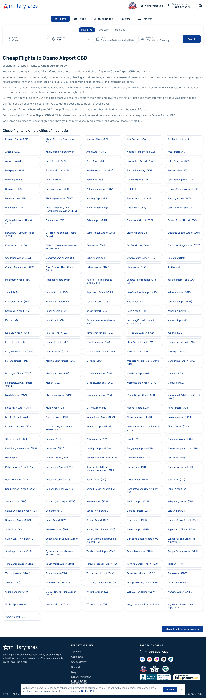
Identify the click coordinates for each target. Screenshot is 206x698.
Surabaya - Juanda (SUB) (18, 551)
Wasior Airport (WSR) (97, 604)
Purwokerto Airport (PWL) (59, 467)
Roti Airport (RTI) (176, 479)
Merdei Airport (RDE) (16, 395)
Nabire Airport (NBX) (138, 407)
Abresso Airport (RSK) (97, 139)
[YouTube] (149, 659)
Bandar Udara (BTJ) (178, 170)
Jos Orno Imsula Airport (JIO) (142, 292)
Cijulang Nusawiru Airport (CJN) (18, 222)
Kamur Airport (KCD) (97, 301)
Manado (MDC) (94, 360)
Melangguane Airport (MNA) (141, 382)
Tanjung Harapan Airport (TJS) (102, 563)
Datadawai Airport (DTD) (140, 220)
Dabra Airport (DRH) (97, 220)
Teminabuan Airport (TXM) (100, 573)
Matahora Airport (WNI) (139, 373)
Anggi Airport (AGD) (96, 151)
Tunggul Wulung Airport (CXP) (143, 582)
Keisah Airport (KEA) (96, 311)
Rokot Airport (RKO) (137, 479)
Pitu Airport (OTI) (14, 457)
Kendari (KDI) (12, 320)
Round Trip (87, 29)
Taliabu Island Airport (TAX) (100, 551)
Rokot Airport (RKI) (96, 479)
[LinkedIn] (170, 659)
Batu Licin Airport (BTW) (180, 179)
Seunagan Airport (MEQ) (18, 520)
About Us (76, 651)
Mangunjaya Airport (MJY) (181, 360)
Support (75, 667)
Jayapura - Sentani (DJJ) (99, 292)
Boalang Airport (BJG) (97, 198)
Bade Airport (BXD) (96, 161)
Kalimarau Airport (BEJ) (17, 301)
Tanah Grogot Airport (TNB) (19, 563)
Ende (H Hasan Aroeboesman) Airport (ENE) (61, 247)
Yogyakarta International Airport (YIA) (180, 606)
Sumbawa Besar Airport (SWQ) (143, 538)
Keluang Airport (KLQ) (179, 311)
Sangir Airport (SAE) (178, 488)
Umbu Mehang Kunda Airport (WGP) (61, 593)
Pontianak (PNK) (176, 457)
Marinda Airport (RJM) (57, 373)
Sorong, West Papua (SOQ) (100, 529)
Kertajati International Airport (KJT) (101, 322)
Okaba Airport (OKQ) (179, 426)
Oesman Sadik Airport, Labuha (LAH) (143, 428)
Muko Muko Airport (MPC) (19, 407)
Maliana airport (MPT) (16, 360)
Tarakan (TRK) (175, 563)
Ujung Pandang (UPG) (16, 591)
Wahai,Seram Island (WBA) (141, 591)
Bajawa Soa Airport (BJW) (140, 161)
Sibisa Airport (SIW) (56, 520)
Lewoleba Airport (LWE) (98, 342)
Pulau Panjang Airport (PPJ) (19, 467)
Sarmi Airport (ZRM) (15, 501)
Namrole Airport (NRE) (57, 417)
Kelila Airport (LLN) (137, 311)
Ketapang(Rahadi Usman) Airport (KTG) (140, 322)
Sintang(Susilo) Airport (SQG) (183, 520)
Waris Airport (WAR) (15, 604)
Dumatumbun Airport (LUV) (100, 232)
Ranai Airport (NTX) (137, 467)
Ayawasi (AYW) (13, 161)
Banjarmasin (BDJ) (55, 179)
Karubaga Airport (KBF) (180, 301)
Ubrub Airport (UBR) (178, 582)
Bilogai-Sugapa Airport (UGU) (183, 189)
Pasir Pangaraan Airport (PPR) (21, 448)
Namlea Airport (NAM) (16, 417)
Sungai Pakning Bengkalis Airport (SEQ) (181, 540)
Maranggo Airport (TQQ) (18, 373)
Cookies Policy (79, 662)
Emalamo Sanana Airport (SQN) (184, 232)
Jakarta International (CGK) (182, 279)
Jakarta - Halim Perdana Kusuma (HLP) (99, 281)
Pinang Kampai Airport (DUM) (183, 448)
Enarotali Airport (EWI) (16, 245)
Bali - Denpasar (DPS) (179, 161)
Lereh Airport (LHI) (15, 342)
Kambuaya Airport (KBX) (58, 301)
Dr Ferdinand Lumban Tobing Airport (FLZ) (61, 234)
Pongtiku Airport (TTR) (139, 457)
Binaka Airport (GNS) (16, 198)
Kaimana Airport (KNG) (179, 292)
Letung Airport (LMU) (57, 342)
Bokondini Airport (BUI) (139, 198)
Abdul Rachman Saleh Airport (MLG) (61, 141)
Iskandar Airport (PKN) (58, 279)
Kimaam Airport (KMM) (179, 320)
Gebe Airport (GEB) (96, 257)
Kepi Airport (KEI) (55, 320)
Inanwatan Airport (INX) (17, 279)
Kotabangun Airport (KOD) (140, 332)
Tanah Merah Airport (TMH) (60, 563)
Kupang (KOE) (175, 332)
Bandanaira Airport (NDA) (99, 170)
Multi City (120, 29)
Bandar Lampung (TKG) (139, 170)
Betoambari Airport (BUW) (100, 189)
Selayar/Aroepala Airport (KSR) (21, 510)
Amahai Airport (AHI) (178, 139)
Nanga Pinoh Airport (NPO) (100, 417)
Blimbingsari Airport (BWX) (60, 198)
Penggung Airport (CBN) (140, 448)
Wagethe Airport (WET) (98, 591)
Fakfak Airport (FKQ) (138, 245)
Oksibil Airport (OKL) (16, 439)
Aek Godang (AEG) (137, 139)
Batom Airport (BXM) (138, 179)
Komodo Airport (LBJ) (57, 332)
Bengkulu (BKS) (13, 189)
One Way (104, 29)
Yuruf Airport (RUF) (15, 616)
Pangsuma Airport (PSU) (180, 439)
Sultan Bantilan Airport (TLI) (19, 538)
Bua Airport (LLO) (14, 207)
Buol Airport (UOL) (136, 207)
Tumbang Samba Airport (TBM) (102, 582)
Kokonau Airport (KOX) (17, 332)
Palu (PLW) (133, 439)
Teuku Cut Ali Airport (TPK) (141, 573)
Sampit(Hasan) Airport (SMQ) (101, 488)
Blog (73, 672)
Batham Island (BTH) (97, 179)
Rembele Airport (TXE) (17, 479)
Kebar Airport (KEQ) (56, 311)
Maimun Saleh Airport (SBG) (101, 351)
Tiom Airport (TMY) (177, 573)
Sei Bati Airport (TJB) (138, 501)
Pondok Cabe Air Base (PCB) (101, 457)
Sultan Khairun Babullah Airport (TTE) (62, 540)
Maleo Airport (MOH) (138, 351)
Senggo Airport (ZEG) (138, 510)
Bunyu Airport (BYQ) (97, 207)
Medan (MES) (53, 382)
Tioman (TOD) (12, 582)
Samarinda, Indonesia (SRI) (60, 488)
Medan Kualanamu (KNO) (99, 382)
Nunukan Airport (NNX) (98, 426)
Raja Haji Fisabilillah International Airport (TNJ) (100, 468)
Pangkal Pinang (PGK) (16, 139)
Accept (170, 689)
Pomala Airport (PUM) (57, 457)
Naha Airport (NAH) (178, 407)
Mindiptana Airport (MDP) (59, 395)
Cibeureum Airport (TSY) (180, 207)
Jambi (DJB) (11, 292)
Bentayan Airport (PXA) (58, 189)
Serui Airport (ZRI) (177, 510)
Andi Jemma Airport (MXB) (60, 151)
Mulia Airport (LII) (55, 407)
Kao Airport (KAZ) (136, 301)
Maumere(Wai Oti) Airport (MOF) (18, 384)
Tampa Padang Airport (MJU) (183, 551)
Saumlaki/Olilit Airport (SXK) (60, 501)
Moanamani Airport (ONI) (99, 395)
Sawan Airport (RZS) (97, 501)
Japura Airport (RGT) (57, 292)
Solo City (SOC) (13, 529)
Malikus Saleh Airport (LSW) (60, 360)
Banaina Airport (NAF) (57, 170)
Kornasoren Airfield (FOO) (99, 332)
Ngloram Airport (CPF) (179, 417)
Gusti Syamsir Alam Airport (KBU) (60, 269)
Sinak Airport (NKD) (137, 520)
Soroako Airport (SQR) (57, 529)
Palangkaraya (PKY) (97, 439)
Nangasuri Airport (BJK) (139, 417)
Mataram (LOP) (176, 373)
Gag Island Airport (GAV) (18, 257)
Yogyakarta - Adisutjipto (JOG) (143, 604)
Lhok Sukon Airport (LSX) (140, 342)
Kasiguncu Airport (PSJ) (17, 311)
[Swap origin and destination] (48, 39)
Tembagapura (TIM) (56, 573)
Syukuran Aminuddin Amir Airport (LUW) (59, 553)
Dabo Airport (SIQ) (55, 220)
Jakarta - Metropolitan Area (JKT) (141, 281)
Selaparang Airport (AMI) (181, 501)
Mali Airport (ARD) (177, 351)
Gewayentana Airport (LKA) (141, 257)
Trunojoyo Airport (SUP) (58, 582)
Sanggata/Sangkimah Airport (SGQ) (142, 490)
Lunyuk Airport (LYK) (57, 351)
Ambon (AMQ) (12, 151)
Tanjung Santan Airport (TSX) (142, 563)
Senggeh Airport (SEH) (98, 510)
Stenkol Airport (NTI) (138, 529)
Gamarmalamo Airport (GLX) (60, 257)
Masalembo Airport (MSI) (99, 373)
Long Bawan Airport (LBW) (19, 351)
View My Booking (153, 5)
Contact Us (77, 656)
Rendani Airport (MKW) (58, 479)
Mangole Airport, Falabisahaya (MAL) (143, 362)
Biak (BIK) (132, 189)
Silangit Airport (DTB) (97, 520)
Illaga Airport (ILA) (136, 267)
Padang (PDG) (53, 439)
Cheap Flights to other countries (183, 629)
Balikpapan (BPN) (14, 170)
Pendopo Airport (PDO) (98, 448)
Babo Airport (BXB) (56, 161)
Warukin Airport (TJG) (57, 604)
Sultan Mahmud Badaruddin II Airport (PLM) (102, 540)
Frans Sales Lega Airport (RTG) (184, 245)
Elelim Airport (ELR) (137, 232)
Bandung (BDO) (13, 179)
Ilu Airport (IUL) (175, 267)
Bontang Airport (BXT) (179, 198)
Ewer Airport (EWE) (96, 245)
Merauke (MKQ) (176, 382)
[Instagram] (156, 659)
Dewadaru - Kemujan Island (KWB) (19, 234)
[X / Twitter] (163, 659)
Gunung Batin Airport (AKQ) (19, 267)
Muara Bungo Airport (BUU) (141, 395)
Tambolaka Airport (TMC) (140, 551)
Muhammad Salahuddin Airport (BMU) (184, 397)
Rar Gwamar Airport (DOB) (181, 467)
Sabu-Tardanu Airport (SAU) (20, 488)
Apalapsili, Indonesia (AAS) (141, 151)
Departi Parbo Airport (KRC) (182, 220)
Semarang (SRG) (54, 510)
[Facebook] (142, 659)
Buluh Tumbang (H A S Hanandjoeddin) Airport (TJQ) (61, 209)
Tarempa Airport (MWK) (17, 573)
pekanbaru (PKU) (55, 448)
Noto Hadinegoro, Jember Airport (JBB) (59, 428)
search (192, 39)
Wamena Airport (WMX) (180, 591)
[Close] (181, 689)
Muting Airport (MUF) (97, 407)
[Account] (200, 6)
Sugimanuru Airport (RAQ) (181, 529)
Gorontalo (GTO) (176, 257)
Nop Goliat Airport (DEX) (18, 426)
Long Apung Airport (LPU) (181, 342)
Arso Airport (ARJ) (177, 151)
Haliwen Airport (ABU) (97, 267)
